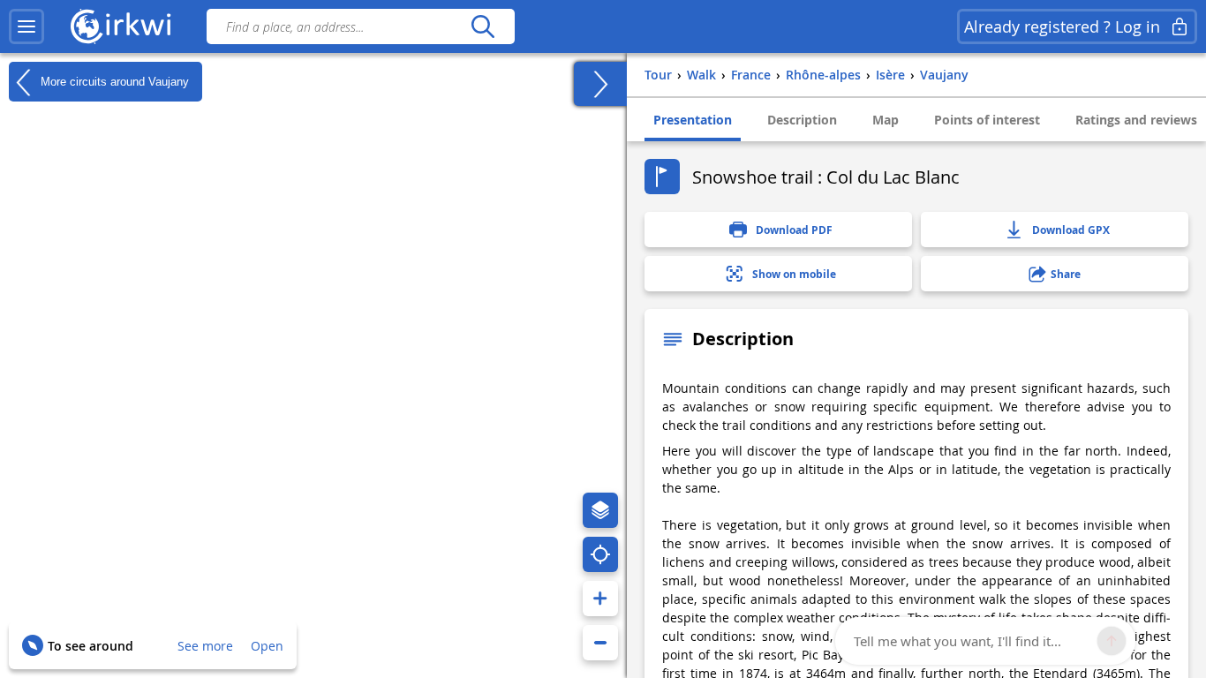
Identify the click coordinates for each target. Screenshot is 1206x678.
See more (205, 645)
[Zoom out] (600, 642)
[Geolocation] (600, 554)
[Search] (482, 26)
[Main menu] (26, 26)
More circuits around (113, 80)
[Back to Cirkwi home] (121, 26)
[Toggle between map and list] (600, 84)
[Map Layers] (600, 510)
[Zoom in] (600, 598)
